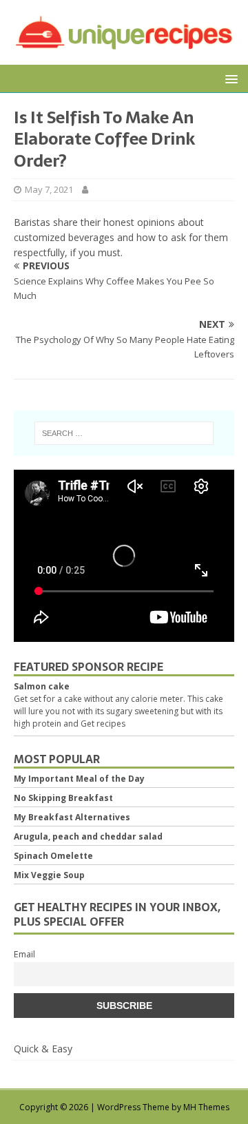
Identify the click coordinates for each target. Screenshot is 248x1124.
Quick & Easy (43, 1048)
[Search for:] (124, 433)
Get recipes (103, 723)
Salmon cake (42, 686)
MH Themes (206, 1107)
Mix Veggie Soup (49, 875)
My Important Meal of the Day (79, 778)
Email (24, 954)
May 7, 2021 (49, 189)
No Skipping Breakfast (63, 798)
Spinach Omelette (53, 856)
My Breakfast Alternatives (72, 817)
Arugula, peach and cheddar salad (88, 836)
